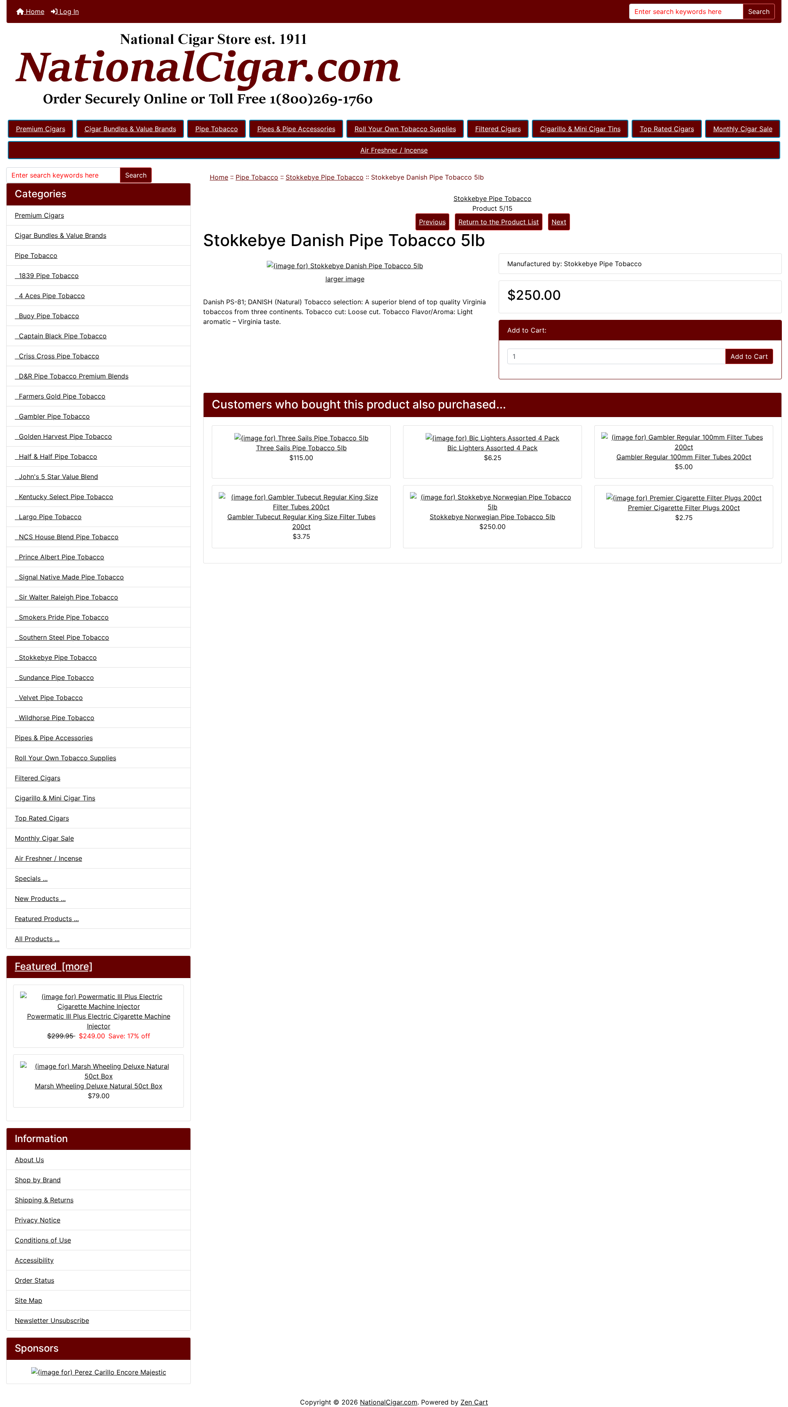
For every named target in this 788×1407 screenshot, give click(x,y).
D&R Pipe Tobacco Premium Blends (71, 376)
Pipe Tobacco (216, 129)
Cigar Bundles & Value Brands (130, 129)
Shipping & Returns (44, 1200)
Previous (432, 222)
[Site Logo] (394, 71)
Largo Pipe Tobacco (48, 517)
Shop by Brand (38, 1180)
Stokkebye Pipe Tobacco (325, 177)
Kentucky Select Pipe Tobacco (64, 497)
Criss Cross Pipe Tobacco (57, 356)
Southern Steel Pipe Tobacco (62, 637)
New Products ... (40, 898)
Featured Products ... (47, 918)
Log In (68, 11)
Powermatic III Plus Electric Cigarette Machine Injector (98, 1021)
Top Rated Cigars (667, 129)
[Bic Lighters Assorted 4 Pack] (492, 437)
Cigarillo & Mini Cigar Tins (580, 129)
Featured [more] (54, 966)
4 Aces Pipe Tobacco (50, 296)
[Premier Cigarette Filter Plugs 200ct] (684, 497)
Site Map (28, 1300)
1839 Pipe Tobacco (47, 275)
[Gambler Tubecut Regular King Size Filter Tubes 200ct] (301, 501)
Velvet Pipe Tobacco (49, 697)
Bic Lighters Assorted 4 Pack (492, 448)
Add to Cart (749, 356)
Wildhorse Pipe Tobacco (54, 718)
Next (559, 222)
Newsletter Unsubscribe (52, 1320)
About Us (29, 1160)
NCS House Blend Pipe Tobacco (67, 537)
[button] (772, 1366)
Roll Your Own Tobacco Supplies (405, 129)
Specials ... (31, 878)
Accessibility (34, 1260)
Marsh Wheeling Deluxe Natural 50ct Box (99, 1086)
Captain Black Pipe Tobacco (61, 336)
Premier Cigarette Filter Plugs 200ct (684, 508)
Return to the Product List (498, 222)
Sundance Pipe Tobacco (54, 677)
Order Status (34, 1280)
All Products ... (37, 939)
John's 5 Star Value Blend (56, 476)
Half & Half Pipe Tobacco (56, 456)
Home (34, 11)
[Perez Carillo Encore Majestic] (98, 1371)
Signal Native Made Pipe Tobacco (69, 577)
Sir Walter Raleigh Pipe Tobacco (66, 597)
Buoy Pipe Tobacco (47, 316)
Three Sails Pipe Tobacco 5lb (301, 448)
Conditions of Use (43, 1240)
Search (759, 11)
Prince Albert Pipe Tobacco (59, 557)
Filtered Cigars (498, 129)
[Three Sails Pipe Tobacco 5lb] (301, 437)
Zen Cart (474, 1402)
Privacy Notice (37, 1220)
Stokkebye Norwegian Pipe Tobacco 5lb (492, 517)
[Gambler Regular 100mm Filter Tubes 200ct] (683, 441)
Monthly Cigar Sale (742, 129)
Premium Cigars (40, 129)
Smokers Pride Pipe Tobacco (62, 617)
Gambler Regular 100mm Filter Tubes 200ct (683, 457)
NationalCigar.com (388, 1402)
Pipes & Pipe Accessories (296, 129)
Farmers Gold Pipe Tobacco (60, 396)
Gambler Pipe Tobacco (52, 416)
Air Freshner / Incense (394, 150)
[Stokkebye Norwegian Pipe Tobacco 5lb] (492, 501)
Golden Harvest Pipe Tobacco (63, 436)
